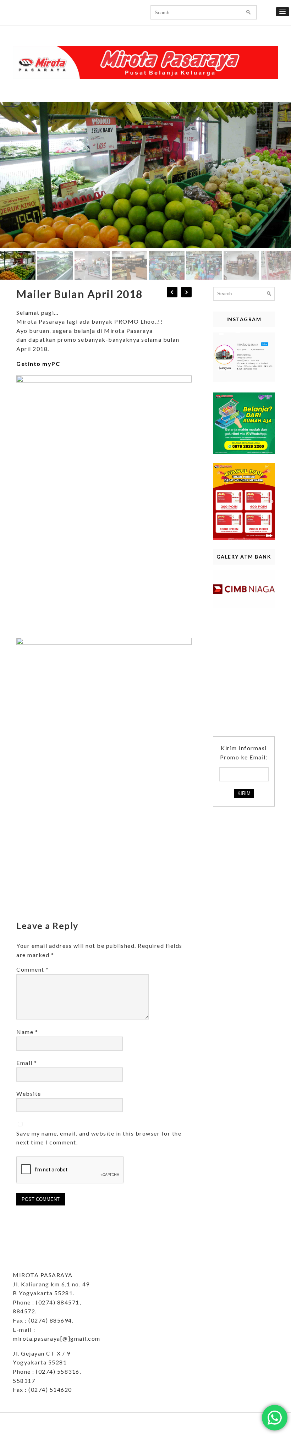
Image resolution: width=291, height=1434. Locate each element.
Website (28, 1093)
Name (27, 1031)
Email (26, 1062)
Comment (32, 969)
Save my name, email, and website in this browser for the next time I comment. (98, 1138)
